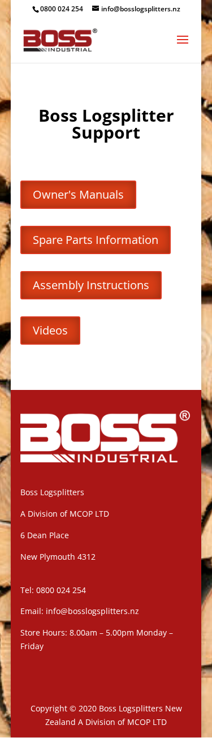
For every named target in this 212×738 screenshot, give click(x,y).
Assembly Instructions (91, 285)
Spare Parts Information (95, 239)
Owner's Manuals (78, 194)
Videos (50, 330)
